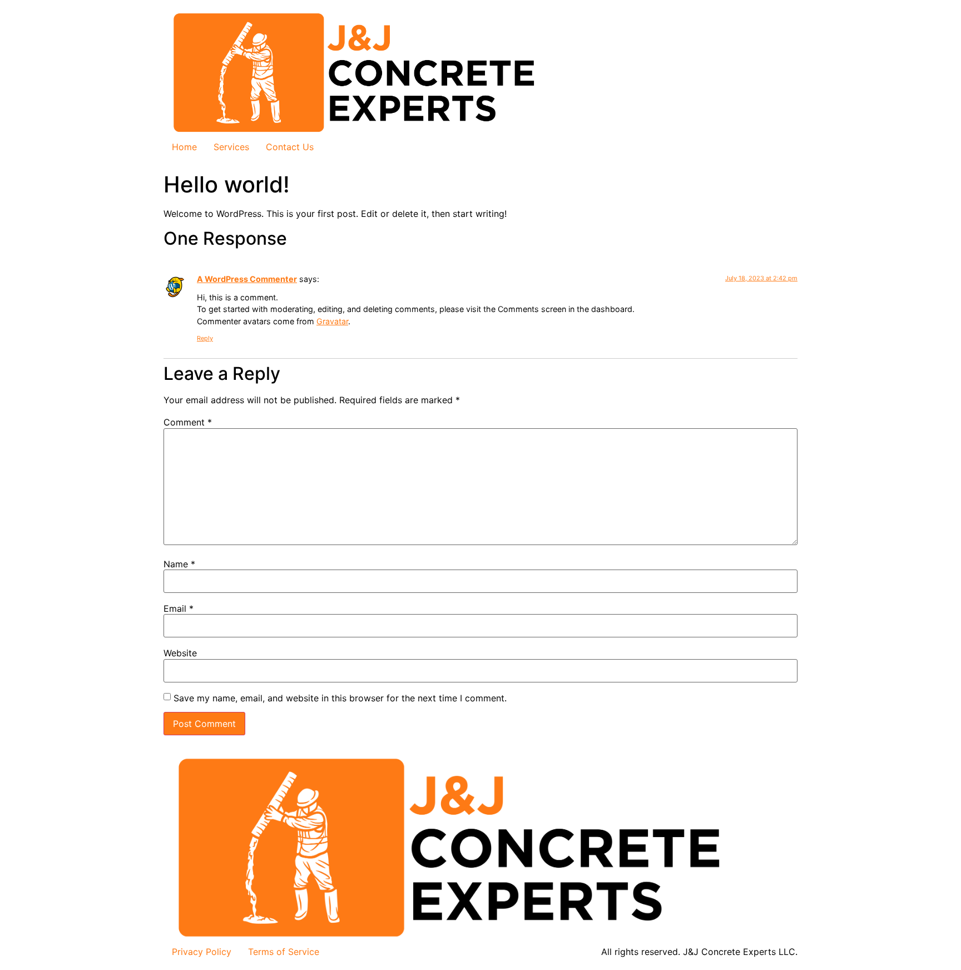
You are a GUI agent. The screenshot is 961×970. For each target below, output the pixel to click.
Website (180, 653)
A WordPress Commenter (247, 279)
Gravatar (332, 321)
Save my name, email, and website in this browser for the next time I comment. (340, 698)
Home (184, 146)
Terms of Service (283, 951)
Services (231, 146)
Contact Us (290, 146)
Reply (205, 338)
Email (179, 608)
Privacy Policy (201, 951)
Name (179, 564)
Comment (188, 422)
